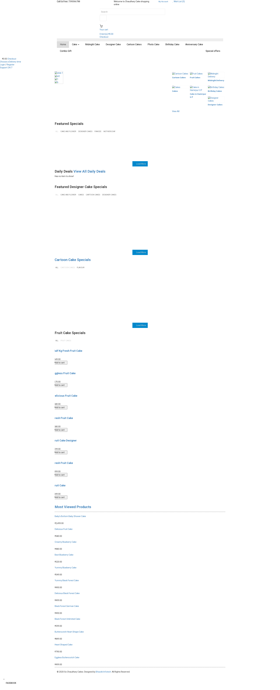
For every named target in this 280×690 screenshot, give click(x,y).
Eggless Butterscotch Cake (67, 657)
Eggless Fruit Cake (64, 373)
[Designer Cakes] (216, 99)
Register (10, 64)
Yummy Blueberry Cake (96, 141)
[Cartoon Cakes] (180, 73)
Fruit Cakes (195, 77)
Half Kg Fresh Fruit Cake (67, 350)
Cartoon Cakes (179, 77)
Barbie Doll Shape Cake (153, 303)
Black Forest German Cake (67, 606)
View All (175, 111)
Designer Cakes (215, 105)
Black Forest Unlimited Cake (95, 206)
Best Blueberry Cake (64, 555)
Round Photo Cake (209, 230)
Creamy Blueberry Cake (65, 542)
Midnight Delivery (216, 80)
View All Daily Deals (89, 171)
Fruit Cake (59, 485)
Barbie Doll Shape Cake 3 (125, 206)
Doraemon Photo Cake (182, 277)
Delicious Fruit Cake (65, 395)
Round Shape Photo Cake (180, 232)
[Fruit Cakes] (198, 73)
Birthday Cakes (215, 91)
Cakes (175, 91)
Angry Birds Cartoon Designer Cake (181, 305)
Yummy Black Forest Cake (123, 143)
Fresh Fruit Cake (63, 418)
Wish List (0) (179, 1)
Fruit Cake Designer (65, 440)
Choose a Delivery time (10, 62)
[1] (59, 79)
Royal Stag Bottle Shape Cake (154, 232)
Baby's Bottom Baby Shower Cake (70, 516)
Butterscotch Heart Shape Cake (69, 632)
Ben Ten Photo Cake (65, 303)
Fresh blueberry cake (65, 204)
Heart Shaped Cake (63, 644)
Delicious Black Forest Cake (67, 593)
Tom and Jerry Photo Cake (94, 232)
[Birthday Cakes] (216, 87)
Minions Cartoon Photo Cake (125, 279)
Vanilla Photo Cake (151, 141)
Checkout (11, 59)
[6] (59, 82)
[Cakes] (180, 87)
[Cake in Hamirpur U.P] (198, 89)
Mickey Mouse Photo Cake (152, 279)
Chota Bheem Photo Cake (210, 279)
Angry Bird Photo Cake (211, 303)
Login (2, 64)
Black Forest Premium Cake (66, 143)
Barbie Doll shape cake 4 (95, 305)
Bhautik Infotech (103, 672)
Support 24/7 (6, 67)
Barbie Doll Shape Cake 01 (125, 305)
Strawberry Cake (121, 230)
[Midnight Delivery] (216, 75)
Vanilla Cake (176, 141)
